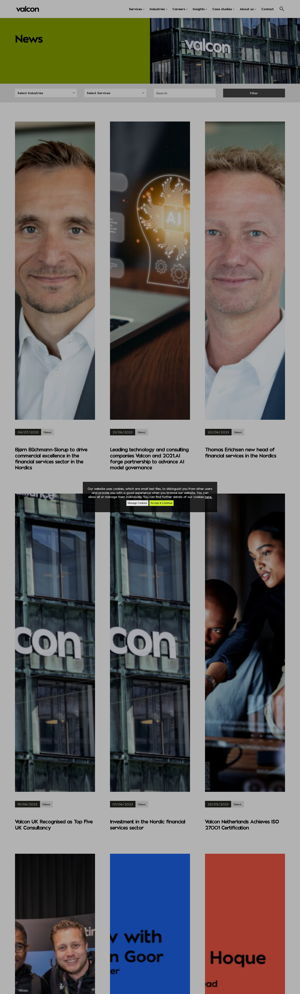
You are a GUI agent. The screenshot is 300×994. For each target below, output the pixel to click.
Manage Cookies (137, 503)
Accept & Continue (161, 503)
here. (208, 497)
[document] (150, 497)
